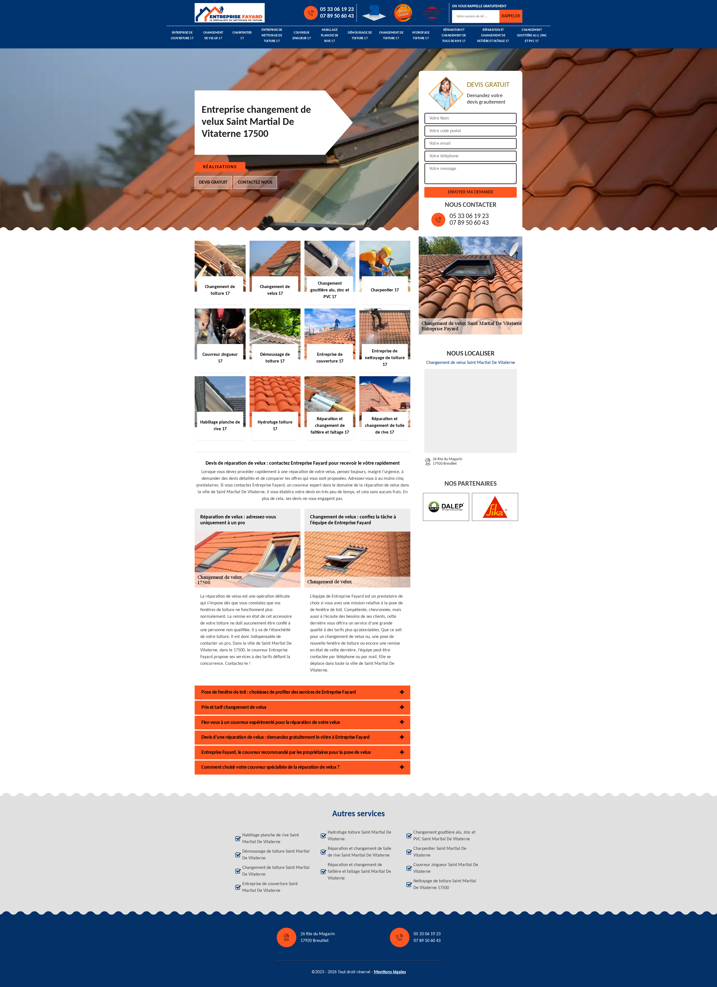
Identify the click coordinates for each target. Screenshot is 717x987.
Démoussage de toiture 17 (360, 35)
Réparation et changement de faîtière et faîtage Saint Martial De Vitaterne (359, 872)
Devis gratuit (213, 182)
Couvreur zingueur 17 (301, 35)
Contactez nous (255, 182)
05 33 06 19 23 (337, 9)
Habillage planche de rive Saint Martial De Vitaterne (270, 838)
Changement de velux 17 (213, 35)
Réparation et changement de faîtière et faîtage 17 (493, 36)
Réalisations (220, 167)
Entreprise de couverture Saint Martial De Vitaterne (270, 887)
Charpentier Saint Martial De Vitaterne (439, 852)
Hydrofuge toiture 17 (421, 35)
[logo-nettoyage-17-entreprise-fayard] (220, 12)
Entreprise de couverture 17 (182, 35)
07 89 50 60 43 (337, 16)
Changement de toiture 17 (391, 35)
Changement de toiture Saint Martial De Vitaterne (275, 871)
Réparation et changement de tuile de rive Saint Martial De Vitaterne (359, 852)
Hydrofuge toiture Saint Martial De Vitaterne (359, 835)
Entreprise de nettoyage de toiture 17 (272, 36)
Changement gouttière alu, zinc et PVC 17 (532, 36)
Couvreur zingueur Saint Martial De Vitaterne (445, 868)
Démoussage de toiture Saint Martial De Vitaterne (275, 854)
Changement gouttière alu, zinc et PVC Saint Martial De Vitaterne (444, 835)
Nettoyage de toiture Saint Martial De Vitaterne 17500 (444, 884)
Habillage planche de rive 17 (329, 36)
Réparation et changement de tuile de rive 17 (454, 36)
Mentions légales (390, 972)
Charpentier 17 (242, 35)
